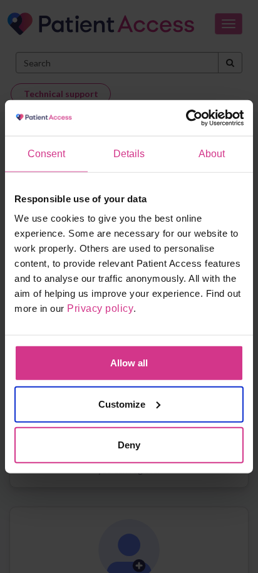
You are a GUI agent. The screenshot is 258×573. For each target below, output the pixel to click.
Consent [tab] (47, 153)
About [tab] (212, 153)
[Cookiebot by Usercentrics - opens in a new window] (189, 117)
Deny (129, 445)
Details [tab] (129, 153)
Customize (121, 403)
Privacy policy (100, 308)
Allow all (129, 363)
